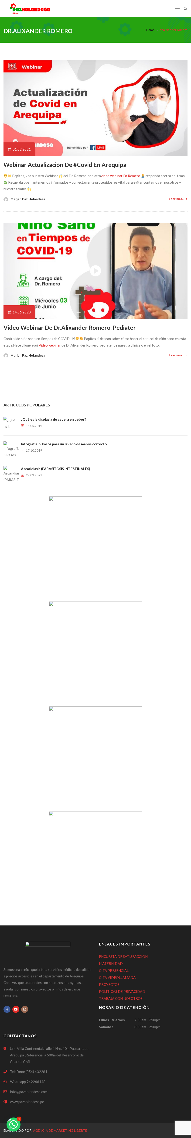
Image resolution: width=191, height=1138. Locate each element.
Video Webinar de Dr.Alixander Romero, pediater (69, 327)
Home (150, 30)
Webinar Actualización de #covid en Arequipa (64, 164)
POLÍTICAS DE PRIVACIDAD (122, 991)
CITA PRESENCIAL (114, 970)
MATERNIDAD (111, 963)
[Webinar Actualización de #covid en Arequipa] (95, 108)
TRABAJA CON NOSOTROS (121, 998)
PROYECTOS (109, 984)
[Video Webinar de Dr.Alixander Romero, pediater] (95, 271)
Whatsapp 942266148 (27, 1082)
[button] (13, 1124)
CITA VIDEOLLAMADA (117, 977)
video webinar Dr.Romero (120, 176)
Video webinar (50, 345)
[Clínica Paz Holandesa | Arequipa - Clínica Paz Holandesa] (30, 8)
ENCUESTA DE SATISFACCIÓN (123, 956)
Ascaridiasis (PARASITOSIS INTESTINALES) (55, 469)
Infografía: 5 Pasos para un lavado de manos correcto (64, 444)
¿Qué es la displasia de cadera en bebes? (53, 419)
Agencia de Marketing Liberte (60, 1130)
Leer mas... (176, 199)
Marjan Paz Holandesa (27, 199)
